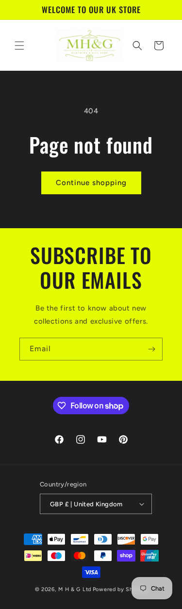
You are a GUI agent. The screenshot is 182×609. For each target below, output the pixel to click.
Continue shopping (91, 182)
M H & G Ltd (74, 589)
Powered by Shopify (120, 589)
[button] (19, 45)
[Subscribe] (151, 349)
